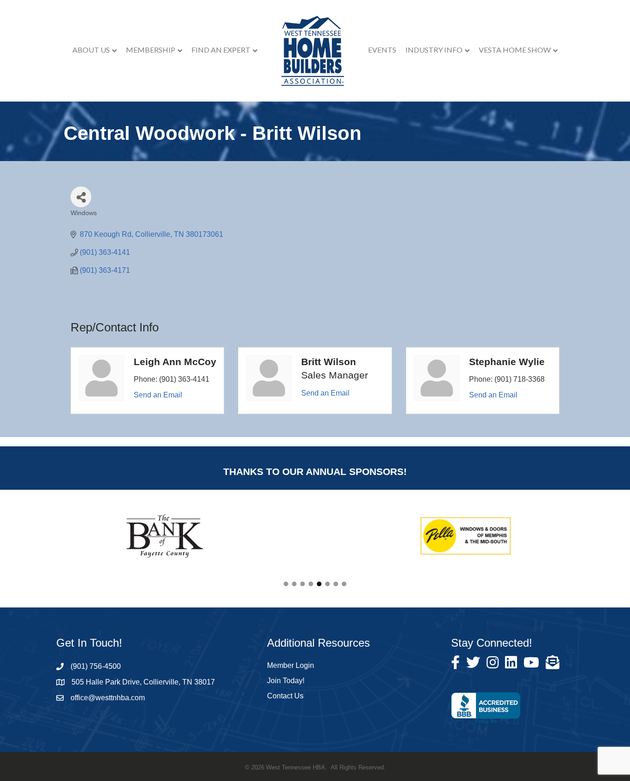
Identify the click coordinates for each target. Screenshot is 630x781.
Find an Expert (220, 49)
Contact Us (285, 696)
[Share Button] (81, 196)
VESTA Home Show (515, 49)
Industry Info (434, 49)
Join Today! (285, 681)
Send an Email (158, 395)
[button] (286, 584)
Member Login (290, 665)
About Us (91, 49)
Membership (150, 49)
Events (382, 49)
